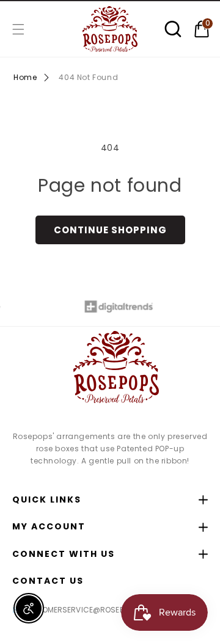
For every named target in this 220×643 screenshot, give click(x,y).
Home (25, 77)
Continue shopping (110, 229)
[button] (18, 29)
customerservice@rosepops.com (89, 610)
